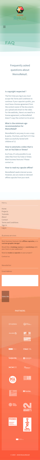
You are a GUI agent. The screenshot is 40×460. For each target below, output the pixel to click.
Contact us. (6, 256)
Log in (4, 228)
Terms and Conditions (10, 222)
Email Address (7, 271)
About (4, 217)
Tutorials (5, 214)
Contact (5, 220)
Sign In (4, 225)
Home (4, 209)
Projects (5, 211)
